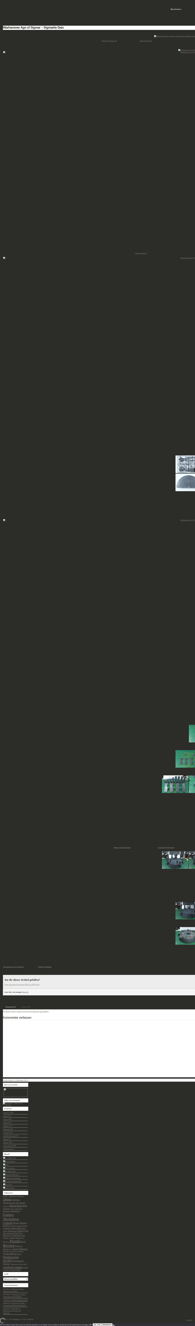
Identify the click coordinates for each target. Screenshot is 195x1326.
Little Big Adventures (9, 1136)
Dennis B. (25, 992)
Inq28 (5, 1226)
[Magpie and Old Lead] (11, 1174)
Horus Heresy (20, 1223)
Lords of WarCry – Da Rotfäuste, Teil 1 (16, 1080)
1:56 (5, 1196)
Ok (95, 1325)
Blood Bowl (16, 1205)
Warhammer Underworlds (19, 1264)
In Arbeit (6, 1132)
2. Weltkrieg (11, 1196)
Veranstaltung (10, 1253)
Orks (23, 1236)
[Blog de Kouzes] (9, 1161)
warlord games (13, 1267)
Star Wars (6, 1251)
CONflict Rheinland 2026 (19, 1300)
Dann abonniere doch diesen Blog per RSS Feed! (22, 985)
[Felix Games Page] (6, 1164)
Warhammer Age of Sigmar (13, 967)
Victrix (19, 1254)
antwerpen (6, 1206)
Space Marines (20, 1249)
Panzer (18, 1238)
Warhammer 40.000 (11, 1258)
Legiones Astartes (21, 1226)
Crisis (12, 1209)
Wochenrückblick (15, 1270)
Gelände (24, 998)
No (99, 1325)
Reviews (30, 998)
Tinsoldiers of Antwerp (16, 1251)
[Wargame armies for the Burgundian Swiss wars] (9, 1168)
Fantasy (19, 998)
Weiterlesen (106, 1325)
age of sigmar (18, 1202)
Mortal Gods (23, 1231)
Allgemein (6, 1112)
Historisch (6, 1129)
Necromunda (8, 1233)
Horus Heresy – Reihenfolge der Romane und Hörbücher (12, 1311)
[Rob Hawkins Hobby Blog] (12, 1181)
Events (5, 1116)
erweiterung (18, 1209)
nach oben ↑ (189, 1320)
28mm (7, 1199)
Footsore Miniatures (11, 1211)
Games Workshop (11, 1216)
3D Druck (20, 1196)
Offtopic (5, 1139)
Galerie (5, 1122)
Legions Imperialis (12, 1228)
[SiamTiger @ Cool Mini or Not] (9, 1158)
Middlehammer (12, 1231)
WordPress (30, 1319)
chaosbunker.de (16, 1319)
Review (9, 1245)
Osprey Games (9, 1238)
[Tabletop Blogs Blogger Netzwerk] (8, 1188)
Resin (23, 1241)
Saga (10, 1249)
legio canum (12, 1226)
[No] (113, 1325)
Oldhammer (16, 1235)
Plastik (15, 1241)
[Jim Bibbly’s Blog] (9, 1171)
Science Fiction (7, 1146)
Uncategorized (7, 1149)
